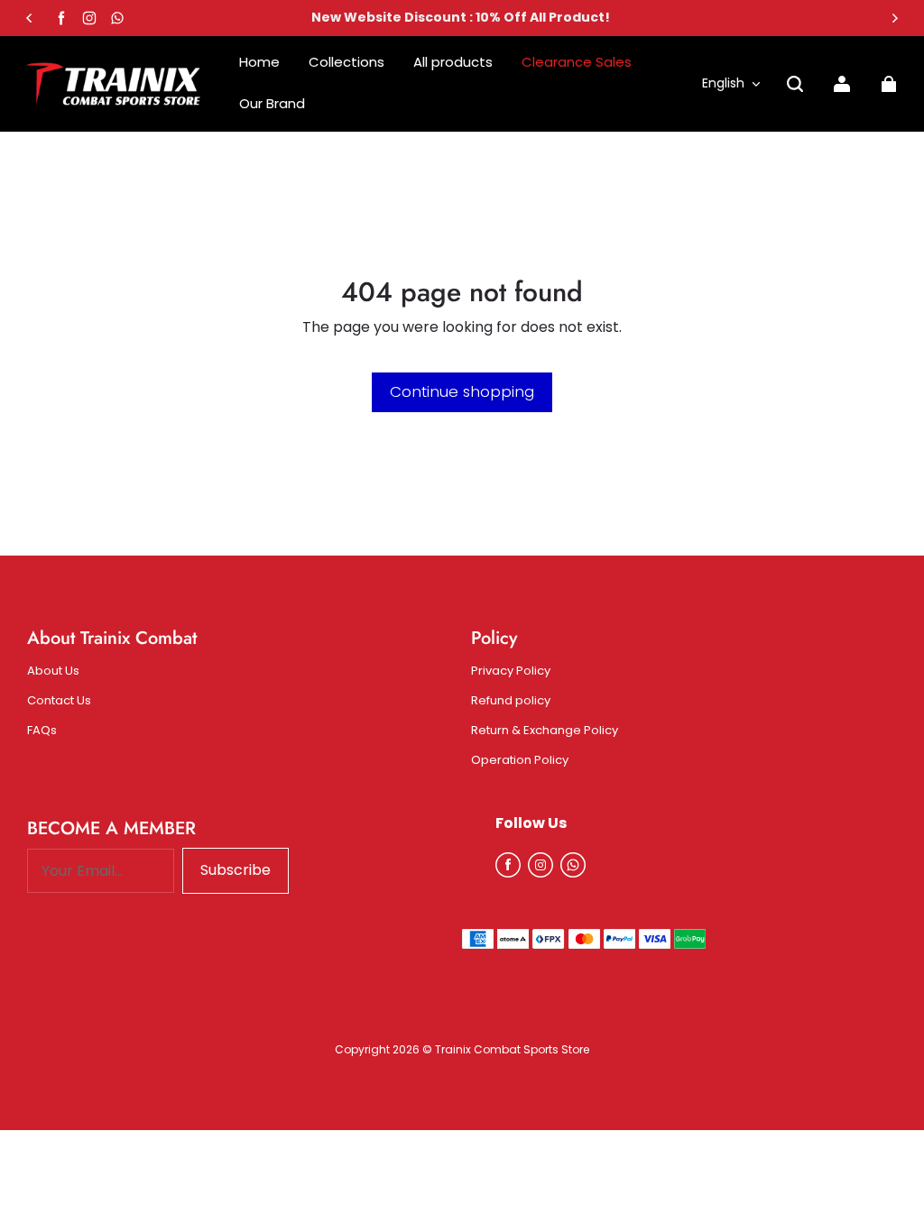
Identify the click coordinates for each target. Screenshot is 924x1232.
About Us (53, 671)
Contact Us (59, 701)
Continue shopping (462, 391)
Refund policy (510, 701)
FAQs (42, 730)
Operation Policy (519, 760)
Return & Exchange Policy (544, 730)
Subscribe (235, 870)
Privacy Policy (510, 671)
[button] (795, 84)
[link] (272, 104)
